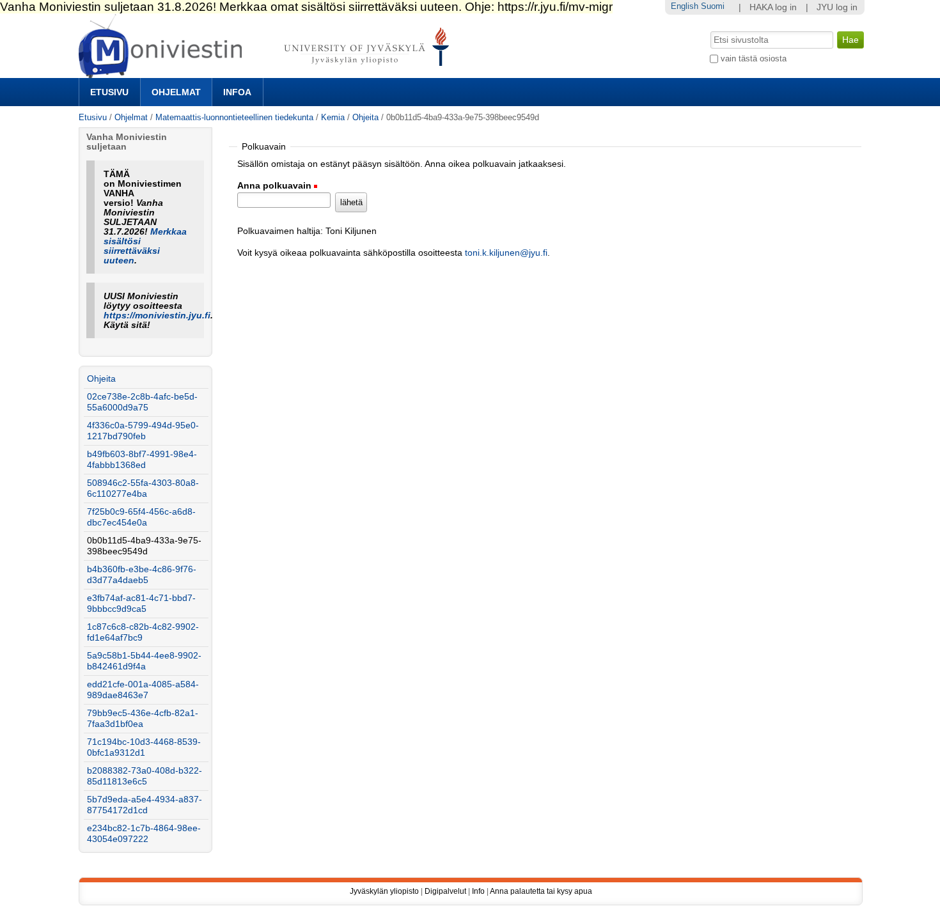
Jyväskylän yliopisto (384, 891)
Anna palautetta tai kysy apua (541, 891)
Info (478, 891)
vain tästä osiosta (754, 58)
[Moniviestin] (268, 72)
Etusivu (109, 92)
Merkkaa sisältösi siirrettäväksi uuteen (145, 246)
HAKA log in (773, 7)
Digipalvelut (445, 891)
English (684, 6)
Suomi (713, 6)
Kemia (333, 117)
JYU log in (837, 7)
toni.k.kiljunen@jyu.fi (506, 253)
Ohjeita (365, 117)
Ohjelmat (176, 92)
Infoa (237, 92)
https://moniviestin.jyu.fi (157, 315)
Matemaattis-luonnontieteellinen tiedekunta (234, 117)
